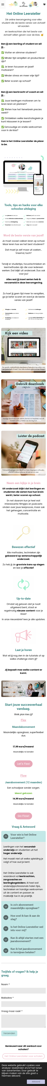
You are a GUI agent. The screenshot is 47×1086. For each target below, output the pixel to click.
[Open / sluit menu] (3, 4)
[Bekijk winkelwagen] (44, 4)
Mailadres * (7, 997)
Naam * (5, 984)
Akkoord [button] (36, 1081)
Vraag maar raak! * (11, 1011)
